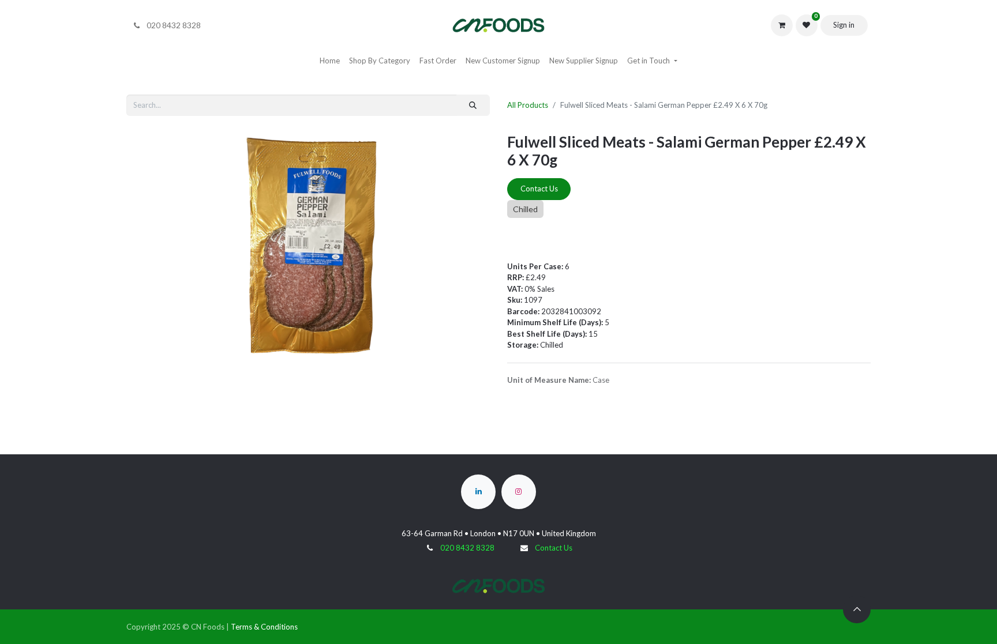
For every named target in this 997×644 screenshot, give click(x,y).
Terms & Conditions (264, 626)
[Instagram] (518, 491)
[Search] (473, 105)
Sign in (843, 24)
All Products (527, 105)
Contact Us (539, 188)
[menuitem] (329, 61)
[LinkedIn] (478, 491)
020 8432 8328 (467, 547)
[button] (857, 609)
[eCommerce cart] (782, 25)
